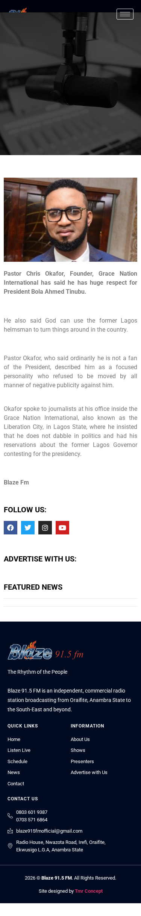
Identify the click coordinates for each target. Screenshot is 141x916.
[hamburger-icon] (125, 14)
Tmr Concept (89, 891)
